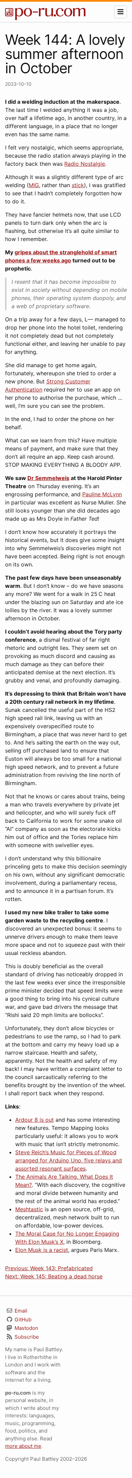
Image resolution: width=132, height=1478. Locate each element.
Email (20, 1310)
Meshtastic (29, 1209)
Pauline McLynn (102, 494)
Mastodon (25, 1328)
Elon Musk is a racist (41, 1249)
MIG (34, 185)
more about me (23, 1446)
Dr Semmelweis (48, 478)
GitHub (22, 1319)
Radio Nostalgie (84, 163)
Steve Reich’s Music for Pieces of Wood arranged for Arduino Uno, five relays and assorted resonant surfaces (68, 1160)
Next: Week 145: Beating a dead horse (54, 1276)
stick (78, 185)
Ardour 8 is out (34, 1119)
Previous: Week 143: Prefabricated (49, 1268)
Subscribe (26, 1337)
